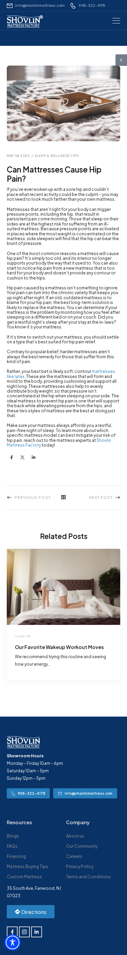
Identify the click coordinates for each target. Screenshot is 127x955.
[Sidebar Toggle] (121, 60)
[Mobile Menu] (116, 21)
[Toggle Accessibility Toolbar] (12, 942)
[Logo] (24, 21)
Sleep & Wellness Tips (57, 156)
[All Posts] (63, 497)
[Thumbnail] (63, 587)
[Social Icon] (11, 457)
